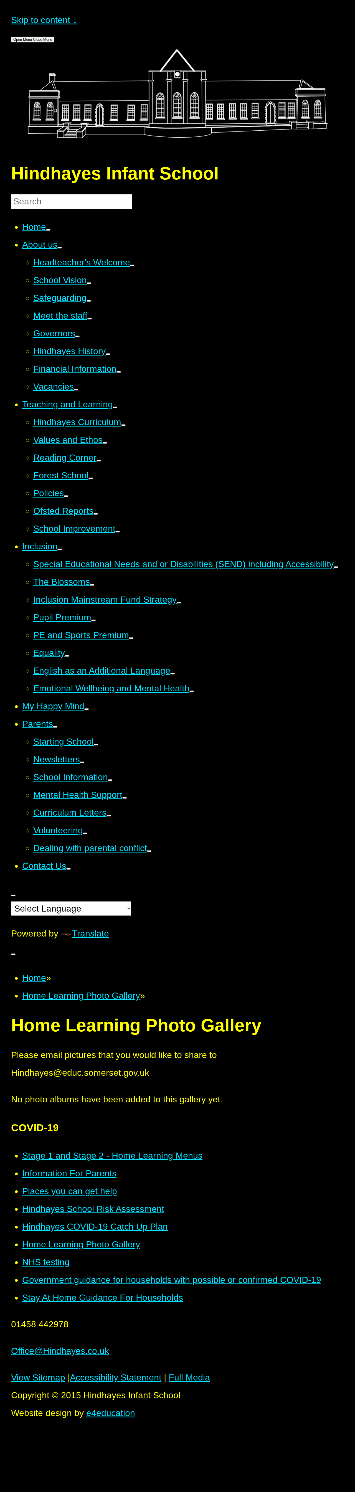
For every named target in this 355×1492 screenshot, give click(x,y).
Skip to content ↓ (44, 20)
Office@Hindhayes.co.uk (60, 1351)
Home (34, 978)
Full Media (189, 1377)
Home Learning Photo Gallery (81, 996)
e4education (110, 1413)
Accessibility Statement (115, 1377)
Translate (90, 933)
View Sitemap (38, 1377)
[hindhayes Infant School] (177, 144)
